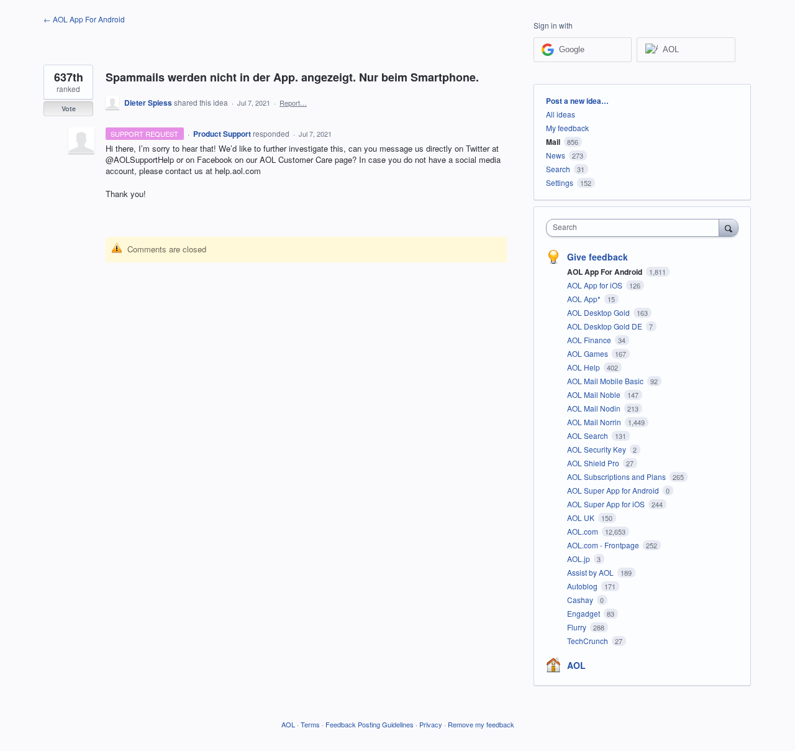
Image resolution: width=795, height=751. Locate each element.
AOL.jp (579, 558)
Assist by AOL (591, 572)
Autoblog (583, 586)
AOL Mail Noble (594, 394)
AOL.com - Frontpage (604, 545)
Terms (310, 724)
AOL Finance (590, 339)
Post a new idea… (577, 100)
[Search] (728, 227)
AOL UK (581, 517)
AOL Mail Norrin (595, 422)
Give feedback (597, 257)
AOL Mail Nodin (594, 408)
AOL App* (584, 298)
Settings (559, 182)
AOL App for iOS (595, 285)
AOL (576, 665)
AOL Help (584, 367)
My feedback (567, 127)
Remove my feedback (481, 724)
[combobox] (635, 228)
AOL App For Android (605, 271)
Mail (553, 141)
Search (558, 169)
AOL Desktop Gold (599, 312)
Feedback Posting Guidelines (369, 724)
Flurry (577, 627)
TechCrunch (588, 640)
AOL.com (583, 531)
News (555, 155)
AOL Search (588, 435)
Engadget (584, 613)
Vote (68, 108)
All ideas (560, 114)
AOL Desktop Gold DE (605, 326)
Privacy (430, 724)
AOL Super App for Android (614, 490)
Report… (293, 103)
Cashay (581, 599)
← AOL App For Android (84, 19)
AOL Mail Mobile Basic (606, 381)
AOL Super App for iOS (607, 504)
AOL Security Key (597, 449)
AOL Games (588, 353)
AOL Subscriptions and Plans (617, 476)
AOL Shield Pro (594, 463)
